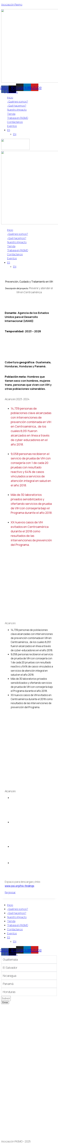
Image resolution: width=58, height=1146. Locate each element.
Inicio (10, 97)
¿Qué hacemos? (16, 105)
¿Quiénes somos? (17, 101)
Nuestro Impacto (17, 109)
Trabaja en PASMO (17, 118)
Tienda (11, 114)
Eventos (12, 126)
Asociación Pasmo (11, 4)
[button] (32, 130)
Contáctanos (15, 122)
